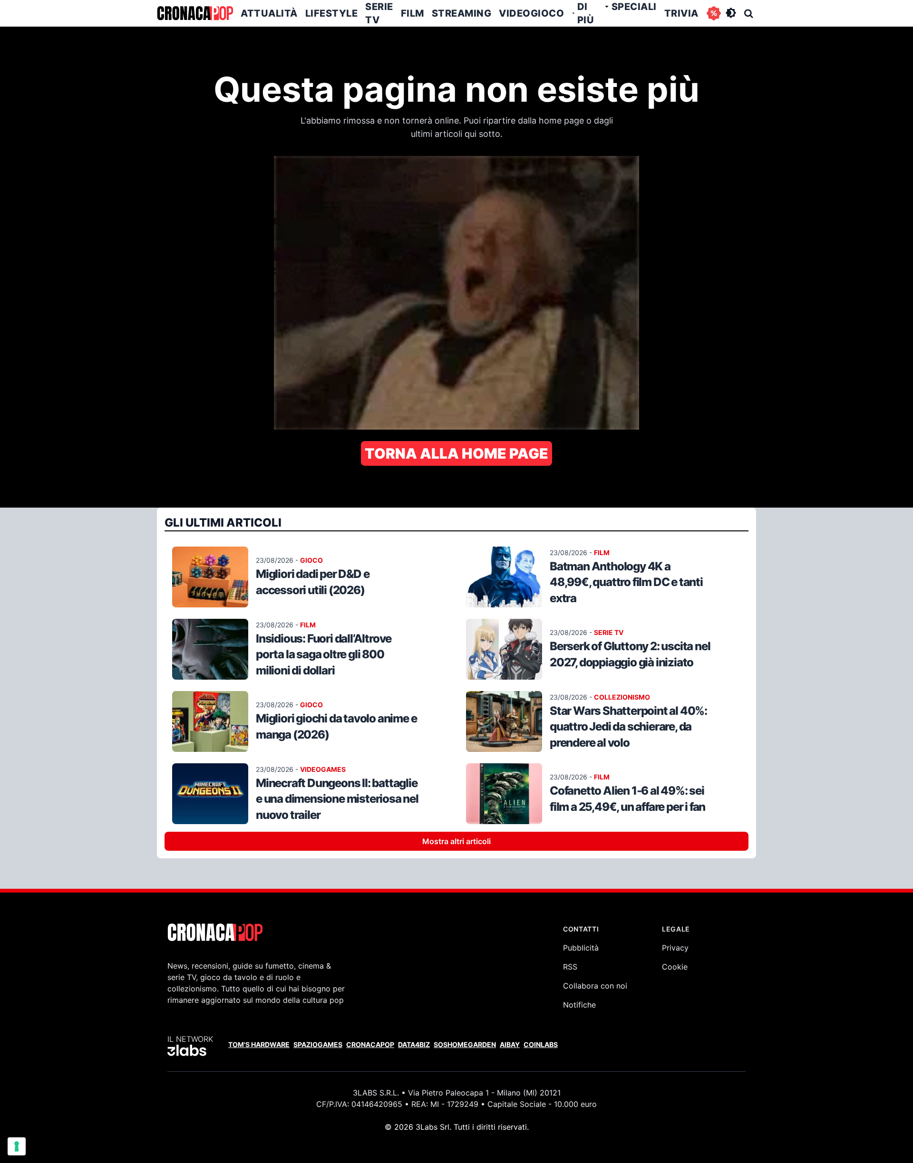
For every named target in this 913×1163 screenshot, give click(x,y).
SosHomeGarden (465, 1044)
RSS (570, 966)
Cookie (675, 966)
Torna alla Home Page (456, 453)
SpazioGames (317, 1044)
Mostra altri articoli (456, 841)
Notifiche (579, 1004)
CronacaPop (370, 1044)
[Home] (195, 13)
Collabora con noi (595, 985)
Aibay (510, 1044)
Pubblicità (581, 947)
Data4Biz (414, 1044)
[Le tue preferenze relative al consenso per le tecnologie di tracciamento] (17, 1146)
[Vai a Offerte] (713, 13)
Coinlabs (541, 1044)
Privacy (675, 947)
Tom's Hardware (259, 1044)
